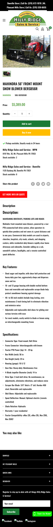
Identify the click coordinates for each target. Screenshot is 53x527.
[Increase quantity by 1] (29, 114)
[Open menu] (4, 20)
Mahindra (7, 95)
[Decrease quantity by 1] (15, 114)
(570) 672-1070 (34, 3)
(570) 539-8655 (39, 7)
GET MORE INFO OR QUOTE (14, 194)
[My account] (42, 29)
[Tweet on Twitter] (43, 184)
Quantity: (6, 113)
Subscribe (11, 511)
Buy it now (26, 132)
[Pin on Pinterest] (38, 184)
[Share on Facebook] (33, 184)
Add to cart (26, 123)
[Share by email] (48, 184)
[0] (48, 29)
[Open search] (37, 29)
